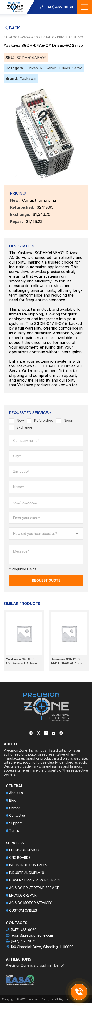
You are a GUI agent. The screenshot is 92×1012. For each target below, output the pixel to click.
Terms (14, 831)
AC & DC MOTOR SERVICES (30, 903)
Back (14, 28)
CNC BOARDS (20, 857)
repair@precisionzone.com (32, 935)
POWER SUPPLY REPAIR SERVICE (35, 880)
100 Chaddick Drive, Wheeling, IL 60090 (42, 947)
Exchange (24, 427)
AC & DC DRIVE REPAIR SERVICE (34, 888)
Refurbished (43, 420)
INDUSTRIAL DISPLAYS (26, 873)
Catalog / (12, 37)
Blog (12, 800)
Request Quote (46, 580)
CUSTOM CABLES (23, 910)
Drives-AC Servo (41, 68)
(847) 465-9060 (59, 7)
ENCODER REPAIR (23, 895)
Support (15, 823)
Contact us (17, 815)
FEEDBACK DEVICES (25, 850)
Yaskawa (28, 78)
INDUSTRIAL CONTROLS (28, 865)
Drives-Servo (71, 68)
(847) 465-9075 (23, 941)
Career (14, 808)
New (20, 420)
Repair (69, 420)
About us (16, 793)
